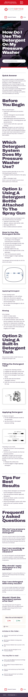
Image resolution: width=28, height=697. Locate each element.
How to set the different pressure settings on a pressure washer (14, 660)
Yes (19, 620)
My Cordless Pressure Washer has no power (13, 665)
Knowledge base (12, 694)
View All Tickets (12, 17)
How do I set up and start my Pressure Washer (13, 636)
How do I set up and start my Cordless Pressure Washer (13, 675)
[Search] (24, 61)
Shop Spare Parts (21, 2)
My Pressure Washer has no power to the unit (14, 645)
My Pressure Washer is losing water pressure (13, 641)
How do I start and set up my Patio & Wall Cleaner (14, 670)
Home (3, 27)
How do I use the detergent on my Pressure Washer (12, 650)
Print (7, 626)
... (6, 27)
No (10, 620)
